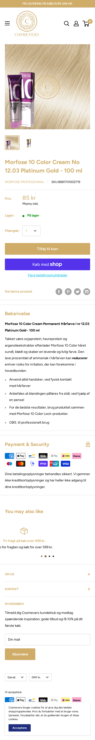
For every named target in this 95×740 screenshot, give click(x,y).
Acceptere (19, 728)
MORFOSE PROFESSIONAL (24, 182)
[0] (86, 23)
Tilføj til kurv (47, 249)
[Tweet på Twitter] (77, 291)
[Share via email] (86, 291)
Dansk (12, 677)
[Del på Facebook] (59, 291)
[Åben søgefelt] (66, 23)
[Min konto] (76, 23)
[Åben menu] (7, 23)
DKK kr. (36, 677)
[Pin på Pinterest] (68, 291)
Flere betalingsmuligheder (47, 275)
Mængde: (12, 231)
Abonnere (20, 654)
